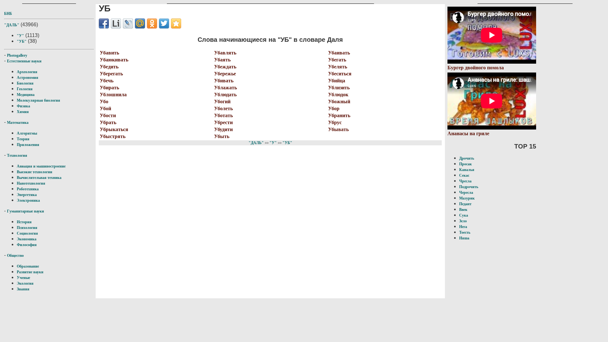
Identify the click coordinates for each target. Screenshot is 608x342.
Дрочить (466, 158)
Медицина (26, 94)
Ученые (23, 278)
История (24, 222)
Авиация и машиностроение (41, 166)
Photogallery (17, 55)
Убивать (223, 80)
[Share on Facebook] (104, 23)
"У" (20, 36)
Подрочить (468, 187)
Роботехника (28, 189)
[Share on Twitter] (164, 23)
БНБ (8, 13)
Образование (28, 266)
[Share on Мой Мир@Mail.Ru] (140, 23)
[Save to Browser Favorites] (176, 23)
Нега (463, 227)
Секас (464, 175)
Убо (104, 101)
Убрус (335, 122)
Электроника (28, 200)
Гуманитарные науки (25, 211)
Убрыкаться (114, 129)
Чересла (466, 192)
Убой (105, 108)
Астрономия (27, 77)
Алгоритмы (27, 133)
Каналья (466, 170)
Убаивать (339, 52)
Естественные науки (24, 61)
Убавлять (225, 52)
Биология (25, 83)
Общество (15, 255)
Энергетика (27, 195)
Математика (17, 122)
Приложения (28, 144)
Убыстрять (112, 136)
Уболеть (223, 108)
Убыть (221, 136)
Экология (25, 283)
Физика (23, 106)
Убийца (336, 80)
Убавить (109, 52)
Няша (464, 238)
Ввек (463, 209)
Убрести (223, 122)
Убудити (223, 129)
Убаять (222, 59)
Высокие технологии (34, 172)
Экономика (26, 239)
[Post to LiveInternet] (116, 23)
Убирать (109, 87)
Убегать (337, 59)
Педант (465, 204)
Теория (23, 139)
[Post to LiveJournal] (128, 23)
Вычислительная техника (39, 177)
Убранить (339, 115)
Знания (23, 289)
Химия (23, 112)
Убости (108, 115)
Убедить (109, 66)
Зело (463, 221)
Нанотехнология (31, 183)
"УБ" (22, 41)
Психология (27, 227)
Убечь (106, 80)
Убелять (337, 66)
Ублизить (339, 87)
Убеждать (225, 66)
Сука (463, 215)
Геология (25, 89)
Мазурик (467, 198)
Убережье (225, 73)
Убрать (108, 122)
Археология (27, 72)
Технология (17, 155)
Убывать (338, 129)
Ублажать (225, 87)
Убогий (222, 101)
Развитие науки (30, 272)
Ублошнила (113, 94)
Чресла (465, 181)
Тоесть (464, 232)
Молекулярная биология (38, 100)
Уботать (223, 115)
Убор (333, 108)
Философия (27, 245)
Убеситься (340, 73)
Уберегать (111, 73)
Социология (27, 233)
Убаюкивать (114, 59)
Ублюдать (225, 94)
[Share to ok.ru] (152, 23)
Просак (465, 164)
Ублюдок (338, 94)
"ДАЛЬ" (11, 25)
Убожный (339, 101)
